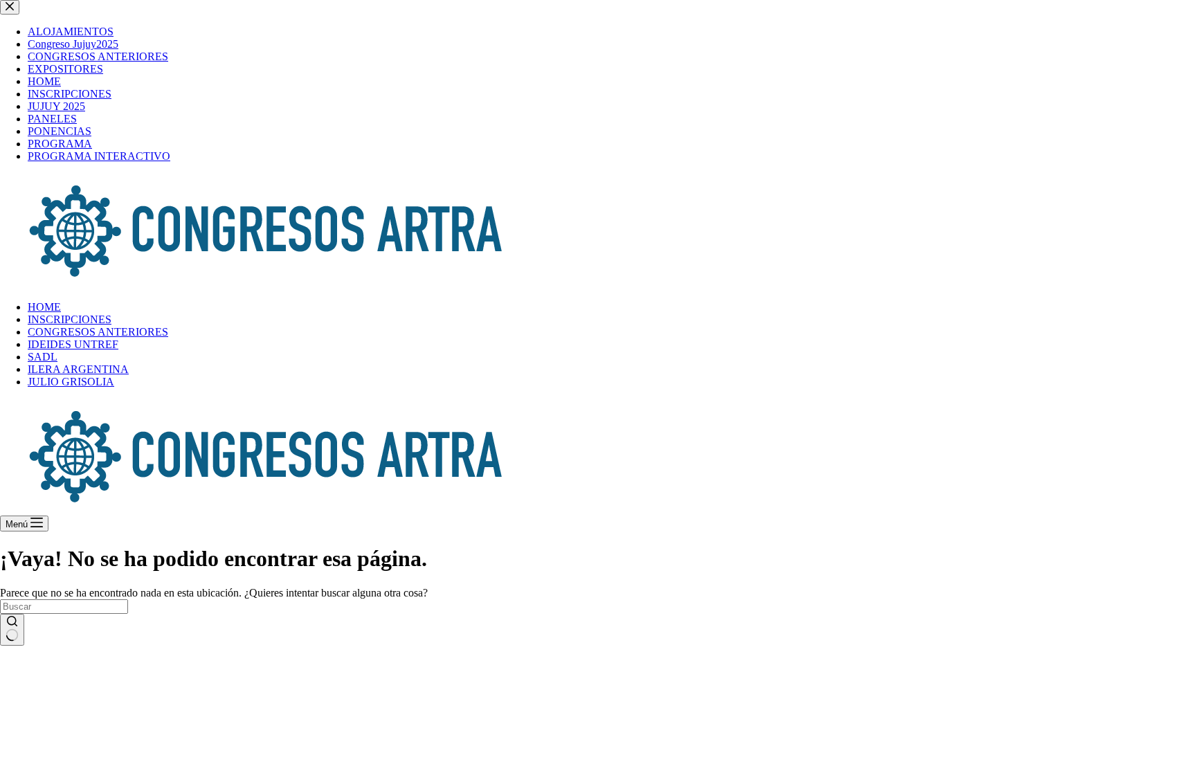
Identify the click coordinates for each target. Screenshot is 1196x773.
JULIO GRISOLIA (71, 382)
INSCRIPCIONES (69, 319)
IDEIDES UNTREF (73, 344)
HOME (44, 307)
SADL (42, 357)
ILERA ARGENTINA (78, 369)
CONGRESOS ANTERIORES (98, 332)
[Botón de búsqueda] (12, 630)
